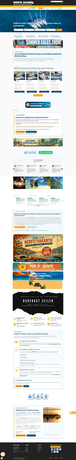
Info (31, 6)
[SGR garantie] (52, 8)
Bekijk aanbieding (19, 91)
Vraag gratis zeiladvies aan (20, 435)
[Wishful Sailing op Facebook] (52, 449)
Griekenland (56, 344)
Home (14, 6)
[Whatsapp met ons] (60, 449)
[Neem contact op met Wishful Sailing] (30, 152)
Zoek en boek (26, 386)
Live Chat (2, 458)
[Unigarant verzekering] (55, 452)
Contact (47, 8)
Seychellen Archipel (32, 195)
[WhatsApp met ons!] (60, 8)
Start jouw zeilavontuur (20, 131)
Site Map (61, 457)
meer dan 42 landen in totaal (25, 345)
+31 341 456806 (60, 3)
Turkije (59, 344)
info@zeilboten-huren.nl (16, 448)
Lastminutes (27, 6)
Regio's (24, 6)
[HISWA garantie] (55, 8)
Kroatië (52, 344)
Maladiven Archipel (16, 195)
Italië (50, 344)
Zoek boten (59, 29)
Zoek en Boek (17, 6)
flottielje (57, 220)
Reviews (27, 450)
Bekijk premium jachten (31, 435)
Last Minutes (39, 448)
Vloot (44, 8)
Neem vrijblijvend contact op (31, 131)
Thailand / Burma (49, 195)
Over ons (27, 448)
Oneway (39, 449)
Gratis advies (41, 8)
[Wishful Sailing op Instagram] (57, 449)
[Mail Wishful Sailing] (18, 9)
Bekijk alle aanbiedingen (38, 95)
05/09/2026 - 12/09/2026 (38, 29)
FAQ (38, 451)
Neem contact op (19, 386)
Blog (33, 6)
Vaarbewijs (27, 451)
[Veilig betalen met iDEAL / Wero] (58, 8)
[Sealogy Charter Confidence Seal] (52, 452)
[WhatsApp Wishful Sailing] (45, 152)
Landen (21, 6)
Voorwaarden (57, 457)
